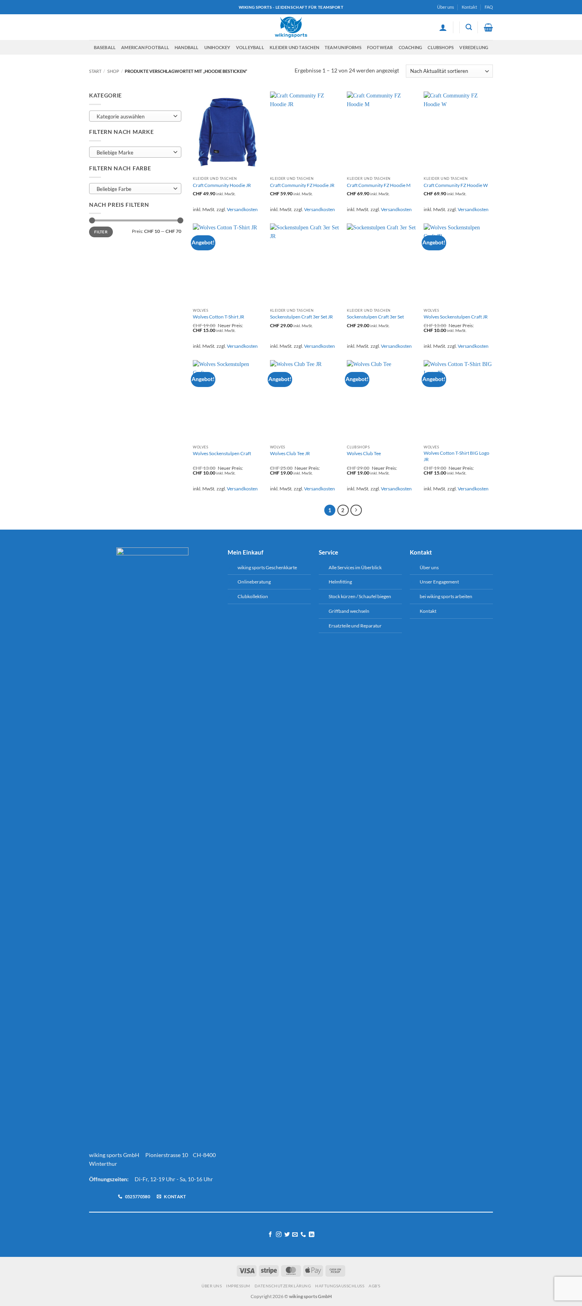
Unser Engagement (439, 582)
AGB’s (374, 1285)
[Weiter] (356, 510)
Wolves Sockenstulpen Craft (222, 453)
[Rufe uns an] (303, 1235)
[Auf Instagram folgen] (278, 1235)
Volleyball (250, 47)
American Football (145, 47)
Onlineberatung (254, 582)
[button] (443, 27)
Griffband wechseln (349, 611)
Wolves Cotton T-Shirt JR (218, 317)
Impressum (238, 1285)
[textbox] (133, 116)
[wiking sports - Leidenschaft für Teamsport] (291, 27)
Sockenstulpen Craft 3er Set (375, 317)
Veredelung (473, 47)
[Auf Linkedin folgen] (311, 1235)
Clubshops (441, 47)
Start (95, 71)
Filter (101, 231)
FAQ (489, 7)
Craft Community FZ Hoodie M (379, 185)
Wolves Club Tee (364, 453)
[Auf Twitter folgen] (287, 1235)
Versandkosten (242, 209)
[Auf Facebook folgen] (270, 1235)
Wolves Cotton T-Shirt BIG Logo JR (456, 456)
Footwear (380, 47)
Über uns (445, 7)
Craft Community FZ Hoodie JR (302, 185)
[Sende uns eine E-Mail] (295, 1235)
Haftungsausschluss (339, 1285)
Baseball (105, 47)
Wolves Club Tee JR (290, 453)
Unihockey (217, 47)
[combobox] (135, 116)
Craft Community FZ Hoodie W (456, 185)
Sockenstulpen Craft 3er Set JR (301, 317)
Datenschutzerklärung (283, 1285)
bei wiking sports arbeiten (446, 596)
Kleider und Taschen (294, 47)
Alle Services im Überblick (355, 567)
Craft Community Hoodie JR (222, 185)
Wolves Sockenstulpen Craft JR (456, 317)
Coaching (410, 47)
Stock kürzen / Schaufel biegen (360, 596)
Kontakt (469, 7)
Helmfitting (340, 582)
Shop (113, 71)
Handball (187, 47)
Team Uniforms (343, 47)
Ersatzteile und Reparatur (355, 626)
